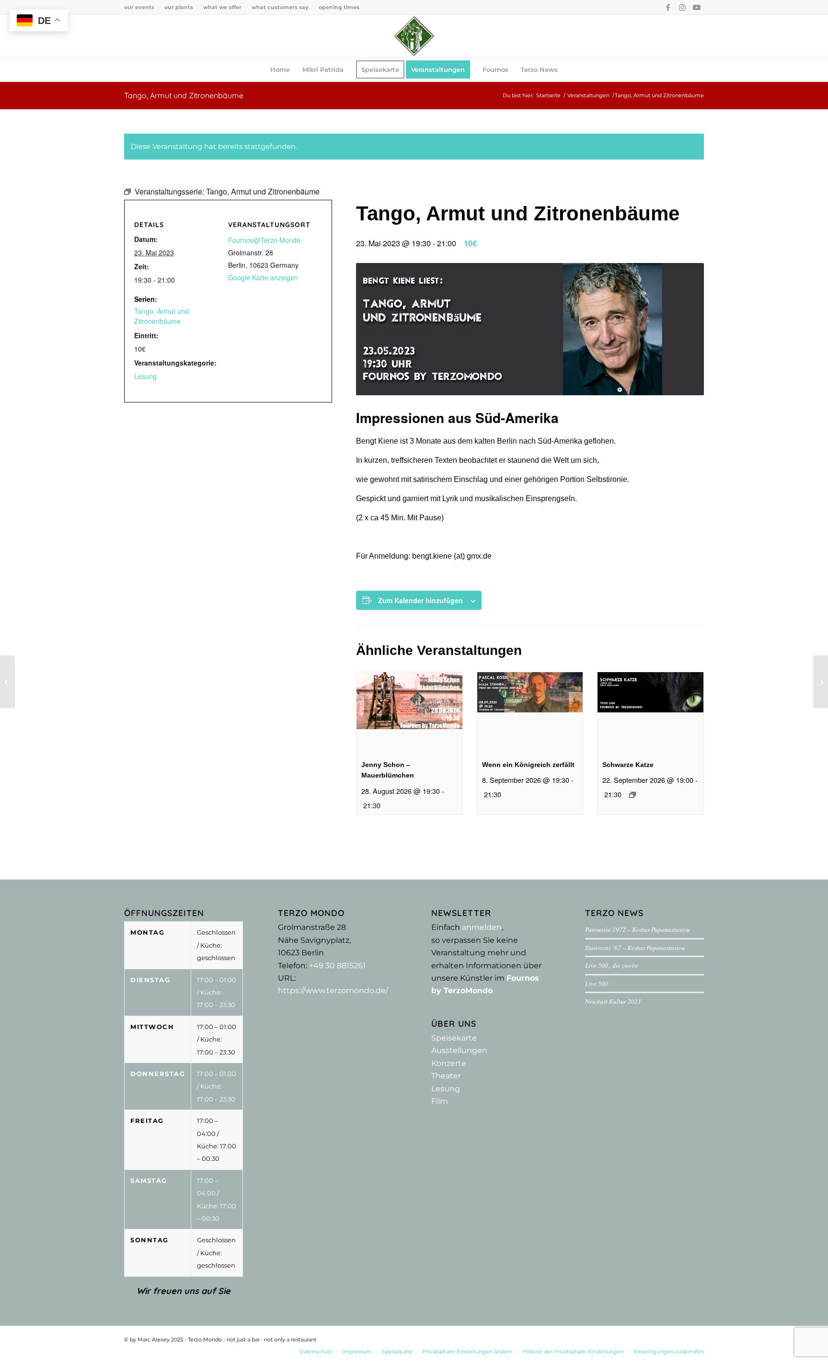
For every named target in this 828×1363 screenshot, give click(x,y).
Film (439, 1101)
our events (139, 7)
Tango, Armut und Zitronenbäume (161, 316)
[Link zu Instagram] (682, 7)
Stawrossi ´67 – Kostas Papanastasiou (635, 947)
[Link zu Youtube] (697, 7)
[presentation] (409, 711)
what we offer (222, 7)
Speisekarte (454, 1037)
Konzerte (448, 1063)
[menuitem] (142, 7)
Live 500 (596, 983)
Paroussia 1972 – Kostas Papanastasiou (637, 929)
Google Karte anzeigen (263, 277)
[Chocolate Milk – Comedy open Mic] (820, 681)
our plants (178, 7)
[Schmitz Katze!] (7, 681)
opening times (339, 7)
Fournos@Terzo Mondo (264, 240)
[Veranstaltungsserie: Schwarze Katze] (632, 795)
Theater (446, 1075)
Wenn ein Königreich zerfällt (528, 764)
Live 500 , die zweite (611, 965)
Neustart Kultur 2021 (613, 1001)
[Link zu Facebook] (668, 7)
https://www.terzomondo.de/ (333, 990)
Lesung (145, 376)
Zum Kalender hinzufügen (420, 600)
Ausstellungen (459, 1050)
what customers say (280, 7)
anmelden (482, 927)
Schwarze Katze (628, 764)
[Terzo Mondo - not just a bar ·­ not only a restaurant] (414, 36)
